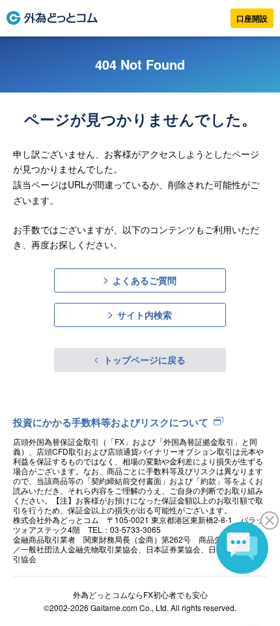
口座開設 (252, 18)
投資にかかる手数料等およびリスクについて (110, 422)
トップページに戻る (145, 359)
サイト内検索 (144, 314)
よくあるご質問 (144, 280)
